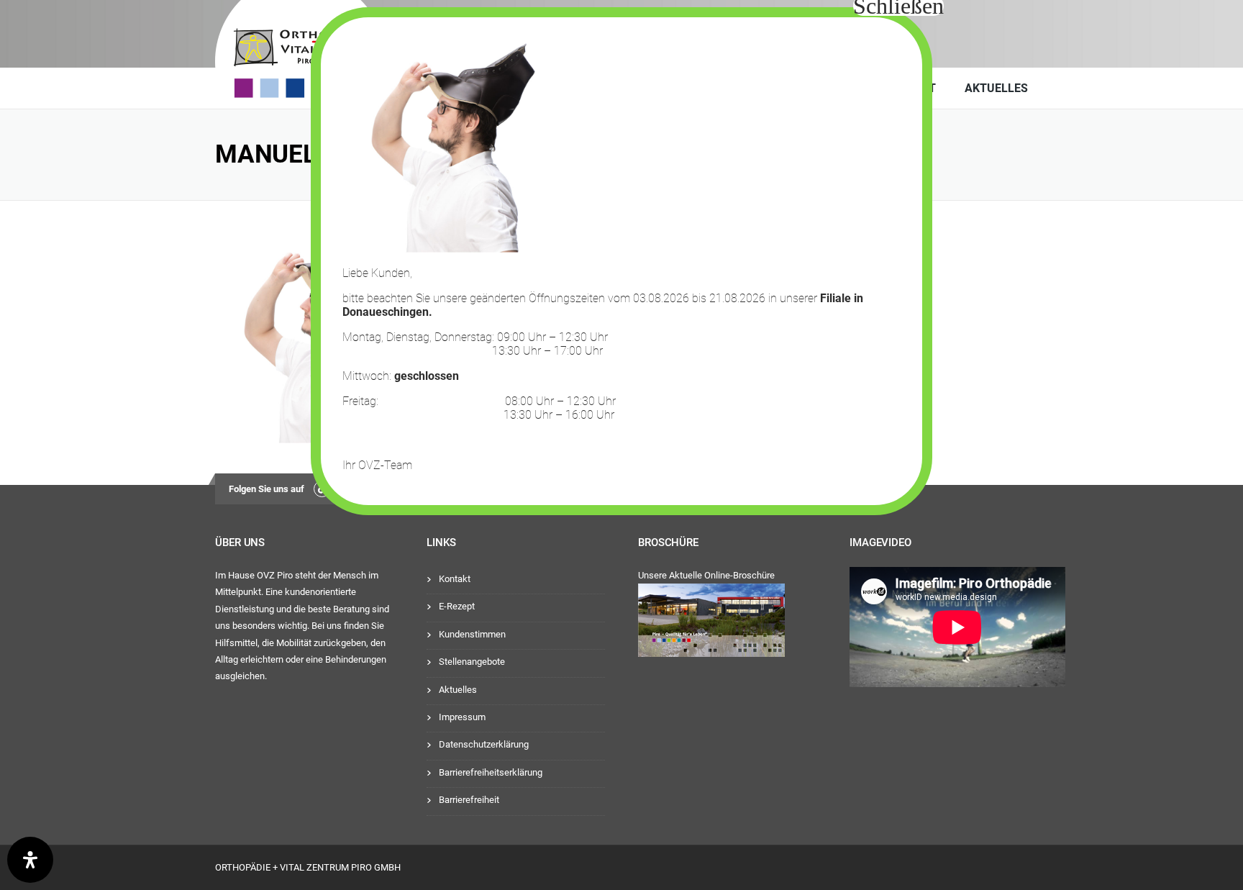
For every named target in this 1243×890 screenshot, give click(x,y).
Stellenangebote (472, 661)
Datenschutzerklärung (484, 744)
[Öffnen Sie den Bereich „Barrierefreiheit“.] (30, 860)
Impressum (462, 717)
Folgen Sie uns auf (266, 488)
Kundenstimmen (472, 634)
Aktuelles (996, 88)
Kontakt (454, 578)
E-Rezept (457, 606)
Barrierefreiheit (469, 799)
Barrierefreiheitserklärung (490, 772)
